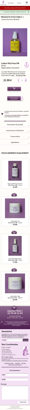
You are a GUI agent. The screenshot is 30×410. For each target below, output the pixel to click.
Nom (3, 374)
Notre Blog (11, 334)
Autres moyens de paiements (15, 364)
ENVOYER (23, 402)
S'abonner (25, 340)
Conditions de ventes (9, 363)
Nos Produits (11, 3)
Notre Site (23, 363)
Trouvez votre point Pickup (13, 115)
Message (3, 384)
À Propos (19, 3)
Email (3, 379)
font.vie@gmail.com (11, 354)
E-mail (4, 340)
